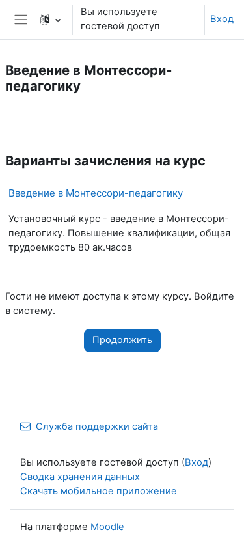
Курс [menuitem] (26, 120)
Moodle (107, 527)
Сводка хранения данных (80, 476)
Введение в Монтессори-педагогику (95, 193)
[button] (50, 19)
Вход (222, 19)
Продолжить (122, 340)
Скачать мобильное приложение (98, 491)
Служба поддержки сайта (97, 426)
